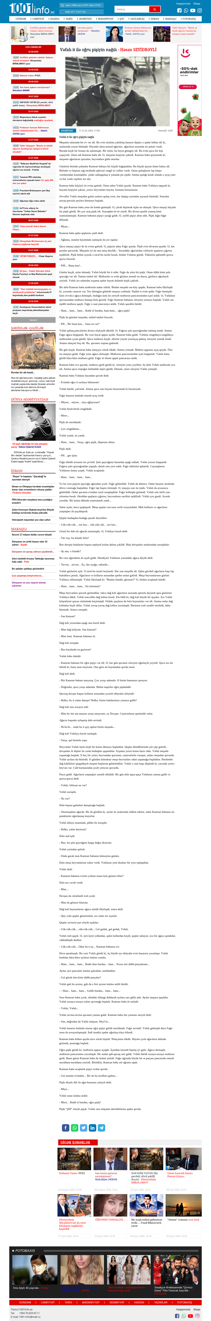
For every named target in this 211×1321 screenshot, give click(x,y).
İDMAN (155, 18)
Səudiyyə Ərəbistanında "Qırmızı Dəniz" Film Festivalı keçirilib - (173, 1290)
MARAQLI (170, 18)
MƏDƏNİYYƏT (105, 18)
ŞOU (122, 18)
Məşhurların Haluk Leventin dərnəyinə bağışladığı (33, 118)
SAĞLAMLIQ (137, 18)
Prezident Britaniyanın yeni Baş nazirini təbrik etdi (31, 192)
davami (33, 320)
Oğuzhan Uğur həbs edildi (29, 201)
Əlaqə (196, 1309)
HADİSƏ (54, 18)
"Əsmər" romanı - (183, 1219)
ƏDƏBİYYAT (85, 18)
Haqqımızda (183, 1309)
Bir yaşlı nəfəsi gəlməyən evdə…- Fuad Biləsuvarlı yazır (146, 1223)
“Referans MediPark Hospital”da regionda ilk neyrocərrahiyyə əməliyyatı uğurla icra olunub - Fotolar (32, 166)
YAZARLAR (160, 1302)
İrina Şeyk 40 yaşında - (31, 1287)
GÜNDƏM (21, 18)
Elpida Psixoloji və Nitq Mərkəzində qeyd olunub (32, 274)
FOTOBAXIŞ (189, 18)
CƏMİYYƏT (38, 18)
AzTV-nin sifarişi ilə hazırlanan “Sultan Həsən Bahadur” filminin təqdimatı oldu (30, 211)
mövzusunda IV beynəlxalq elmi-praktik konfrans (32, 292)
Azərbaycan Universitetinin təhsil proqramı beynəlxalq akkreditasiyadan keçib (32, 310)
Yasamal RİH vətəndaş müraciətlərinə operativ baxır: (33, 180)
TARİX (69, 18)
